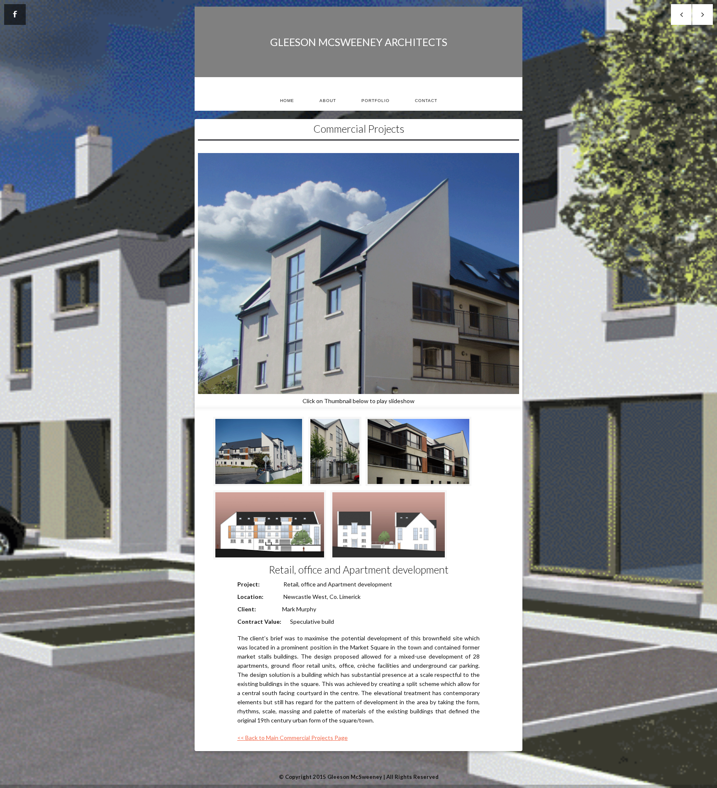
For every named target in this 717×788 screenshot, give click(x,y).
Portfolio (375, 100)
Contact (426, 100)
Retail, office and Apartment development (359, 569)
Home (287, 100)
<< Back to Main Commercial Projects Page (292, 737)
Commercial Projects (358, 128)
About (327, 100)
